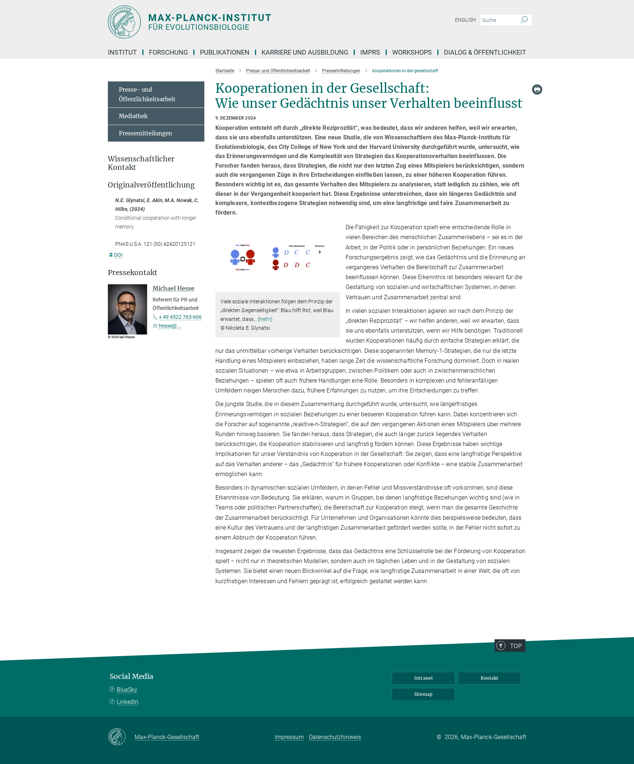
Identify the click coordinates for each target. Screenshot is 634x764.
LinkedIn (127, 701)
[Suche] (524, 20)
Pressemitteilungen (145, 133)
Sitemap (423, 694)
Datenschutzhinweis (335, 737)
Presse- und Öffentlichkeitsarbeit (147, 94)
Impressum (289, 737)
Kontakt (489, 678)
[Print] (537, 89)
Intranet (423, 678)
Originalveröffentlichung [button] (151, 185)
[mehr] (265, 319)
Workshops (412, 52)
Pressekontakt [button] (132, 272)
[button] (333, 287)
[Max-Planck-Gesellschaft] (121, 737)
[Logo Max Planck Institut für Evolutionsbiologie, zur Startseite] (245, 22)
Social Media (131, 676)
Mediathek (133, 116)
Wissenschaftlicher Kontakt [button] (141, 163)
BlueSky (127, 689)
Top (516, 646)
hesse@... (170, 326)
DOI (118, 255)
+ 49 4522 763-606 (180, 317)
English (465, 20)
